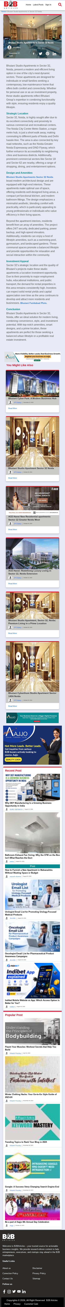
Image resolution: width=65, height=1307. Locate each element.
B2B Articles (52, 1300)
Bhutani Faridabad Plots (33, 303)
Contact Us (8, 1278)
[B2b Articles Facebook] (34, 53)
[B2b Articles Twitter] (41, 53)
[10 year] (32, 718)
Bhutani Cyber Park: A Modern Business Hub (32, 398)
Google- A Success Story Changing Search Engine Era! (32, 1187)
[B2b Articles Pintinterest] (48, 53)
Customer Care (31, 1304)
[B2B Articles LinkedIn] (24, 1291)
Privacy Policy (39, 1273)
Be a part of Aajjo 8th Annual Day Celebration (27, 1222)
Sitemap (36, 1278)
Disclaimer (37, 1268)
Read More (12, 408)
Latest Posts (38, 5)
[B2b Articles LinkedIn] (55, 53)
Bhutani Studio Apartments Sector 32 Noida (29, 177)
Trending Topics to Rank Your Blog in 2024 (26, 1142)
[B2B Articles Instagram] (9, 1291)
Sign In (48, 5)
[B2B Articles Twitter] (14, 1291)
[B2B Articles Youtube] (19, 1291)
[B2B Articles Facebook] (5, 1291)
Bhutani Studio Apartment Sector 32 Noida (31, 468)
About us (7, 1268)
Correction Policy (10, 1273)
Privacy (17, 1304)
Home (28, 5)
